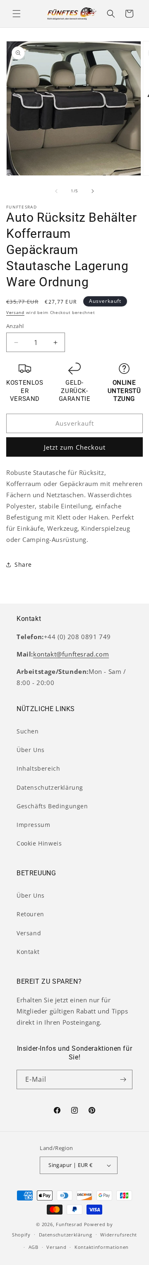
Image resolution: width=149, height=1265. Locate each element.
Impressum (33, 825)
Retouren (30, 914)
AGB (33, 1247)
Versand (15, 312)
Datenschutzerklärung (50, 787)
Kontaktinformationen (101, 1247)
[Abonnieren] (123, 1079)
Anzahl (15, 326)
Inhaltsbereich (38, 768)
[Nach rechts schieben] (93, 191)
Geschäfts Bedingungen (52, 806)
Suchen (28, 731)
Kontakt (28, 952)
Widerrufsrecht (118, 1234)
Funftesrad (69, 1224)
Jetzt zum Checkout (75, 447)
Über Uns (31, 750)
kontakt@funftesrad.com (71, 654)
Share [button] (23, 564)
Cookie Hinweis (39, 843)
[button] (16, 14)
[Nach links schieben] (56, 191)
